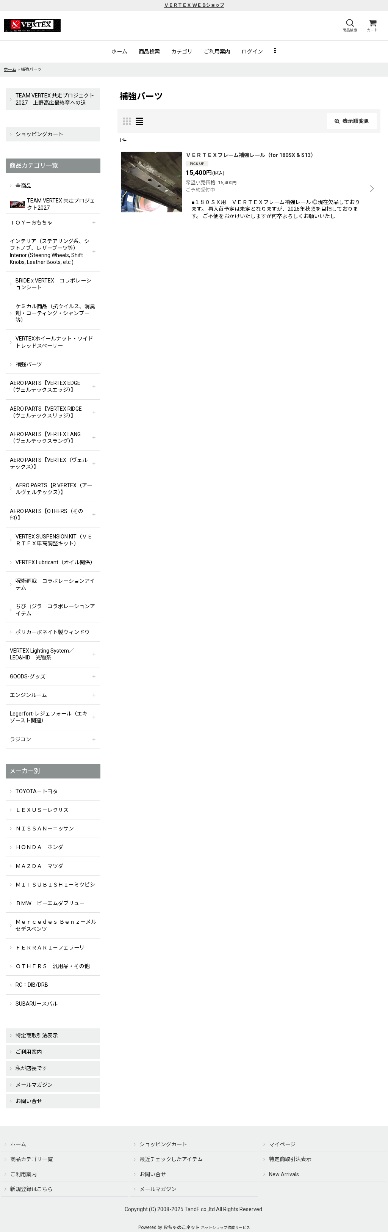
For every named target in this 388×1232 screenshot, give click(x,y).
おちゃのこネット (181, 1227)
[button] (350, 26)
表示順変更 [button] (356, 121)
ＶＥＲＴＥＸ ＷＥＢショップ (194, 5)
